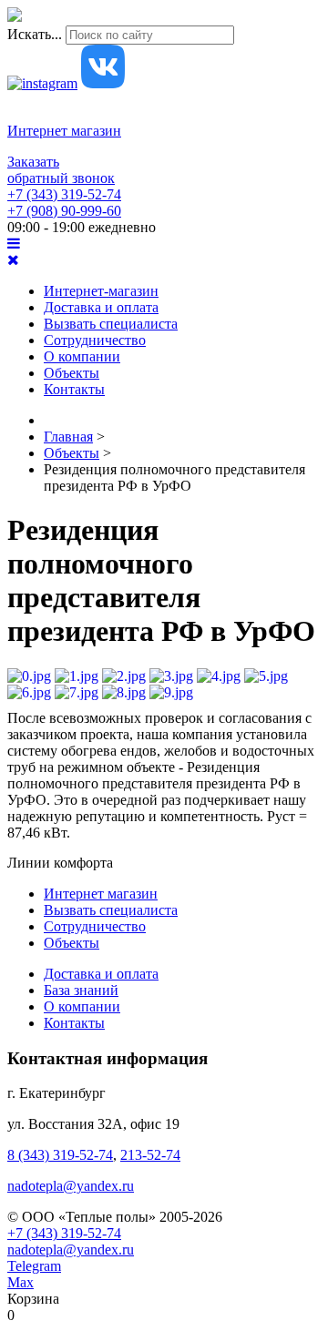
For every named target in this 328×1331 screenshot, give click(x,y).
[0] (29, 676)
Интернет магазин (64, 130)
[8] (124, 692)
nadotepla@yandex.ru (70, 1186)
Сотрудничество (95, 340)
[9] (171, 692)
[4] (219, 676)
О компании (82, 356)
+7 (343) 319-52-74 (64, 194)
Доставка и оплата (101, 307)
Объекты (71, 373)
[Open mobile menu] (13, 243)
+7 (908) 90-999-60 (64, 210)
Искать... (34, 34)
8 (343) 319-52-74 (60, 1155)
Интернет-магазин (101, 291)
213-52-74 (150, 1155)
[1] (76, 676)
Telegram (34, 1266)
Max (20, 1282)
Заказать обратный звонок (61, 170)
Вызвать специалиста (111, 323)
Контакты (74, 389)
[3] (171, 676)
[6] (29, 692)
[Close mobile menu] (13, 260)
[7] (76, 692)
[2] (124, 676)
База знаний (81, 990)
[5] (266, 676)
